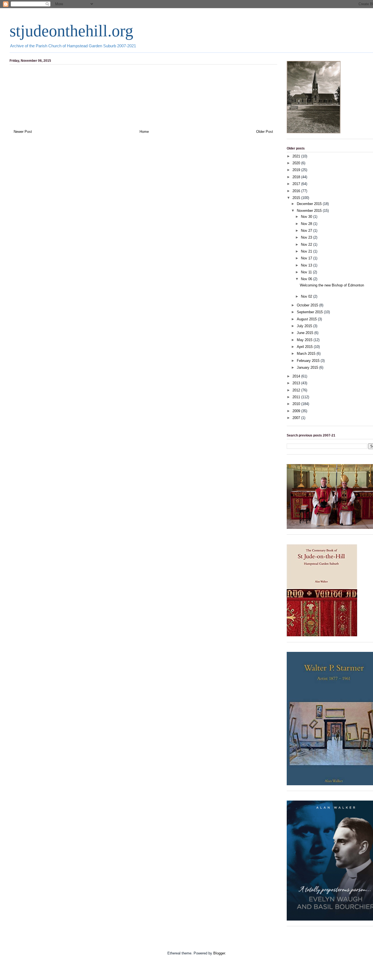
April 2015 (305, 347)
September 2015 (310, 312)
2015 (296, 198)
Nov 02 (307, 296)
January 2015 (308, 367)
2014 (296, 376)
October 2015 (308, 305)
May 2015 (305, 340)
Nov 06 (307, 279)
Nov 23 (307, 237)
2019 (296, 170)
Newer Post (23, 132)
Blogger (219, 953)
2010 (296, 404)
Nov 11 (307, 272)
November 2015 (310, 211)
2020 (296, 163)
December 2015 (310, 204)
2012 (296, 390)
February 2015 (309, 361)
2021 (296, 156)
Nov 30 (307, 217)
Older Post (264, 132)
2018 (296, 177)
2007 (296, 418)
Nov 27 (307, 230)
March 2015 (306, 353)
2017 (296, 184)
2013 (296, 383)
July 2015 (305, 326)
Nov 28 (307, 224)
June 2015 (305, 333)
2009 (296, 411)
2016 (296, 191)
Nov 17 (307, 258)
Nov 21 (307, 251)
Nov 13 (307, 265)
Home (144, 132)
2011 (296, 397)
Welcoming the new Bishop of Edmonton (332, 285)
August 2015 (307, 319)
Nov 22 (307, 244)
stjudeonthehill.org (71, 31)
